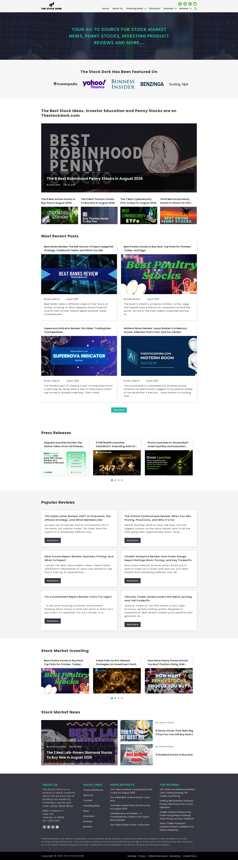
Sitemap (131, 856)
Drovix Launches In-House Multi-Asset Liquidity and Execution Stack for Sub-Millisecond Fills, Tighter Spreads (168, 444)
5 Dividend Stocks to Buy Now (174, 754)
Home (105, 8)
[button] (111, 480)
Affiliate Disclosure (158, 856)
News (86, 811)
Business (87, 821)
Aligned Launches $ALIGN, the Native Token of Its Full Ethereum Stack (64, 444)
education (154, 8)
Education (88, 816)
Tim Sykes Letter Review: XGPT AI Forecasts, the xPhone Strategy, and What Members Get (78, 518)
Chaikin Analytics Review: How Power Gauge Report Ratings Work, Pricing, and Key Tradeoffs (158, 558)
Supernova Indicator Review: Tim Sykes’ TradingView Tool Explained (77, 330)
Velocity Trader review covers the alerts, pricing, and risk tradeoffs (159, 598)
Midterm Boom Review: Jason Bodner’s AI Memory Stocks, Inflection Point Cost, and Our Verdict (155, 330)
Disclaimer (175, 856)
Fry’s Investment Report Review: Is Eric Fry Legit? (78, 596)
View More (119, 410)
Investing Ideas (91, 805)
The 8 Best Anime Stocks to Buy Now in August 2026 (58, 201)
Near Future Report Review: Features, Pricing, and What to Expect (79, 558)
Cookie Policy (190, 856)
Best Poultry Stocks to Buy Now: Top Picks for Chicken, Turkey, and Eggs (157, 248)
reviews (183, 8)
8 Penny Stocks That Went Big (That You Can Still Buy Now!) (174, 732)
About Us (117, 8)
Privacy (142, 856)
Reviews (87, 826)
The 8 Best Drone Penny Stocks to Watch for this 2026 (175, 201)
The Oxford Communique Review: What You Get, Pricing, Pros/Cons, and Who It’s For (158, 518)
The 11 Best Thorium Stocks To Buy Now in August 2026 (98, 201)
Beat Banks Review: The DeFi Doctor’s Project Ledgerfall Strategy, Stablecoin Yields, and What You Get (78, 248)
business (169, 8)
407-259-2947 (51, 820)
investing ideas (134, 8)
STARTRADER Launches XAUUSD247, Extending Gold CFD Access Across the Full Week (116, 444)
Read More (53, 540)
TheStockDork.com (93, 790)
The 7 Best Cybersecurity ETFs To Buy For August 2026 (138, 201)
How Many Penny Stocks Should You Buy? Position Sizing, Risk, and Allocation (168, 662)
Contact (87, 800)
